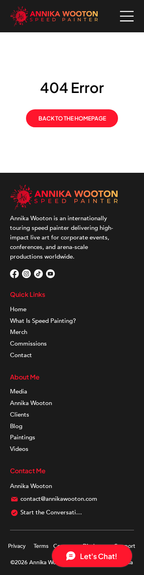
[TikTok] (38, 273)
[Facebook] (14, 273)
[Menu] (127, 16)
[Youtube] (50, 273)
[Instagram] (26, 273)
